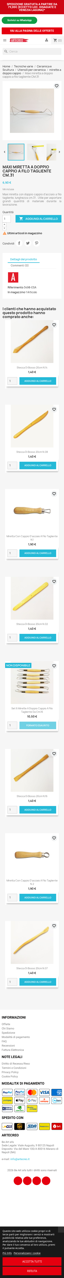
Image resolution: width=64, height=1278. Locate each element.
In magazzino (16, 292)
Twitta (27, 243)
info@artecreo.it (20, 1159)
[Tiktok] (36, 1181)
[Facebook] (18, 1181)
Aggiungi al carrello (38, 219)
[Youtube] (46, 1181)
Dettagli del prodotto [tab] (23, 259)
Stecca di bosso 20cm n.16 (32, 796)
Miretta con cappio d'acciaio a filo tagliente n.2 (32, 882)
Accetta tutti (32, 1261)
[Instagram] (27, 1181)
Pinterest (36, 243)
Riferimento (15, 287)
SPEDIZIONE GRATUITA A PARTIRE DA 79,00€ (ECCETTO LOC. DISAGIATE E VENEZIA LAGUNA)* (32, 7)
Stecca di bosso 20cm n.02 (32, 624)
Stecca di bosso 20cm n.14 (32, 367)
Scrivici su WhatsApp (19, 20)
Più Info (7, 1253)
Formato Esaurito (37, 725)
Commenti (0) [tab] (20, 265)
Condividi (19, 243)
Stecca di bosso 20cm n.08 (32, 451)
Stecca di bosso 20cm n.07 (32, 968)
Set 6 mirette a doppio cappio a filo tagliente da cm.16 (32, 710)
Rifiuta (32, 1271)
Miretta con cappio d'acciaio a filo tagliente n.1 (32, 538)
